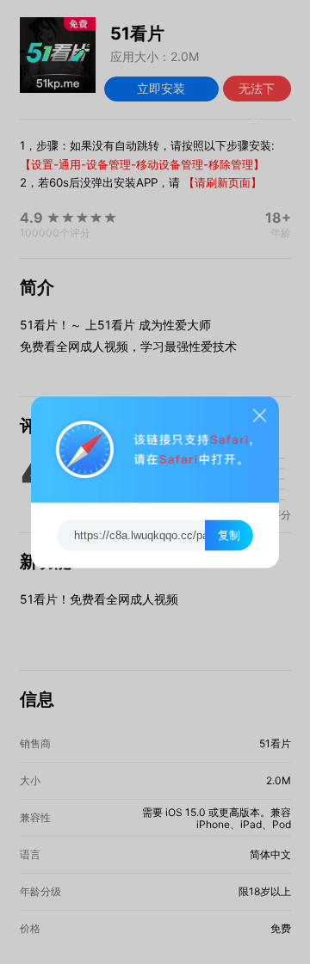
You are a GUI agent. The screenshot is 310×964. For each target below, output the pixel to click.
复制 (229, 535)
